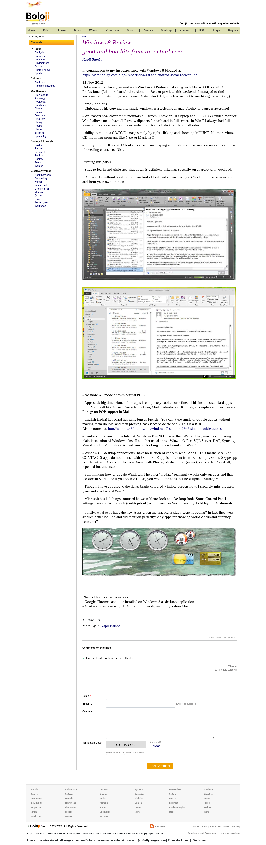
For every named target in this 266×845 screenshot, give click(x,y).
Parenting (40, 148)
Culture (39, 112)
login (216, 30)
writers (93, 30)
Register (233, 30)
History (39, 122)
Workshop (40, 205)
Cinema (39, 108)
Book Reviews (43, 174)
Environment (42, 62)
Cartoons (40, 56)
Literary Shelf (42, 188)
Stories (39, 199)
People (38, 125)
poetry (62, 30)
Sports (38, 73)
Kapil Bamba (92, 59)
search (131, 30)
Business (40, 82)
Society (39, 158)
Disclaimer (223, 826)
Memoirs (39, 192)
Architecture (41, 94)
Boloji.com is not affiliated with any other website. (210, 23)
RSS (202, 30)
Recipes (39, 155)
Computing (41, 178)
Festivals (40, 115)
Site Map (236, 826)
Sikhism (39, 132)
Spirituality (41, 136)
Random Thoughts (45, 85)
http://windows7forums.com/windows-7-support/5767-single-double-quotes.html (168, 428)
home (31, 30)
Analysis (39, 52)
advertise (185, 30)
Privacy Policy (209, 826)
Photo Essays (43, 69)
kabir (46, 30)
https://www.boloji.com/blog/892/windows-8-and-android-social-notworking (139, 75)
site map (166, 30)
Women (39, 165)
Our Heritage (38, 91)
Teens (38, 162)
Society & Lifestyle (42, 141)
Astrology (40, 98)
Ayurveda (40, 101)
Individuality (41, 185)
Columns (36, 78)
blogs (77, 30)
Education (40, 59)
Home (196, 826)
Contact (148, 30)
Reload (155, 746)
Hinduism (40, 118)
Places (38, 129)
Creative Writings (41, 171)
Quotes (39, 195)
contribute (112, 30)
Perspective (41, 152)
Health (38, 145)
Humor (38, 181)
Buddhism (40, 105)
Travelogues (41, 202)
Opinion (39, 66)
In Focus (36, 48)
